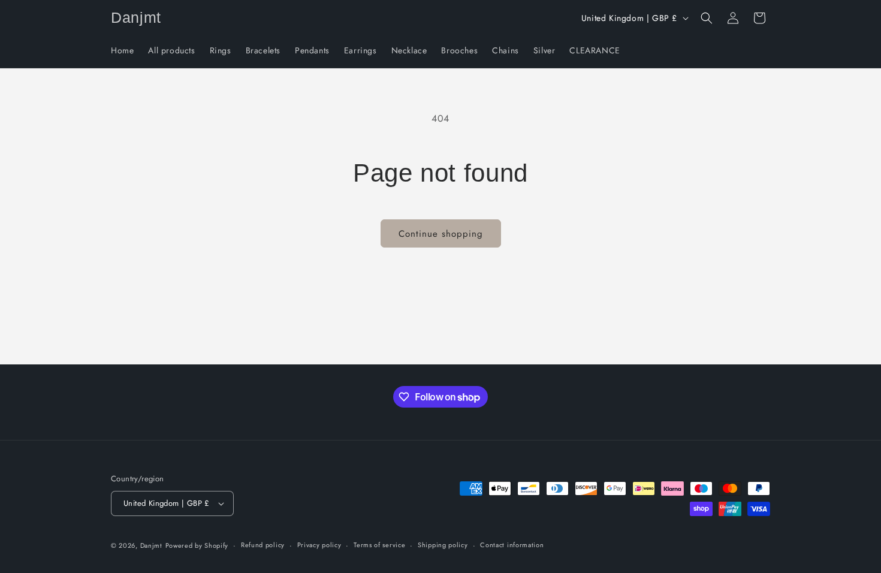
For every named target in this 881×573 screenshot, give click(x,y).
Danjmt (151, 545)
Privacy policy (319, 545)
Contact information (512, 545)
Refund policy (263, 545)
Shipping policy (443, 545)
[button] (706, 18)
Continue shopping (441, 233)
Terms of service (379, 545)
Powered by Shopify (197, 545)
